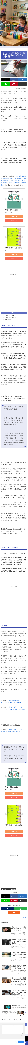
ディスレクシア (6, 889)
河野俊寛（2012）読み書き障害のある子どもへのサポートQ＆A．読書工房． (13, 178)
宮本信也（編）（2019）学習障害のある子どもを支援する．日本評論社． (13, 183)
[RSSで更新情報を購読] (14, 912)
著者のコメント (8, 319)
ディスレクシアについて (11, 315)
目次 (12, 313)
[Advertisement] (14, 289)
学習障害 (14, 889)
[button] (22, 84)
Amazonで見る (14, 216)
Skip (16, 1041)
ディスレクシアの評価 (10, 317)
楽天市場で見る (14, 220)
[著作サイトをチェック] (7, 908)
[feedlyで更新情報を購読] (20, 908)
